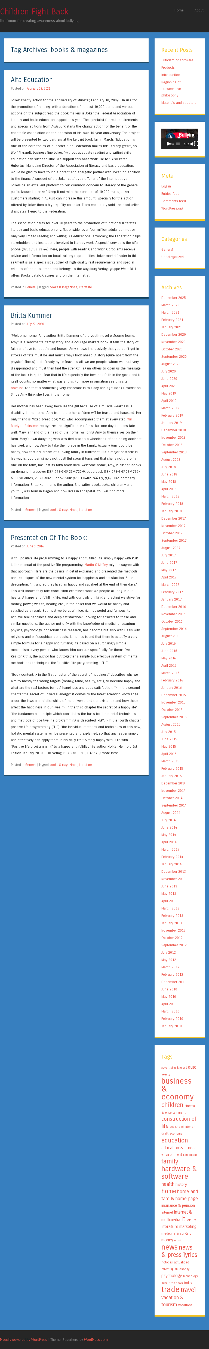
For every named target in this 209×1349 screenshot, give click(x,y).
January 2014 (171, 864)
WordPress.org (172, 208)
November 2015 (173, 702)
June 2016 (169, 651)
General (30, 287)
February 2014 (172, 857)
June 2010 (169, 989)
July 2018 (168, 467)
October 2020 (172, 349)
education (174, 1140)
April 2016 (169, 665)
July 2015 (168, 732)
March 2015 (170, 761)
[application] (179, 139)
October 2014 (172, 798)
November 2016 (173, 614)
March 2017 (170, 585)
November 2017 (173, 526)
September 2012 (174, 945)
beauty (165, 1074)
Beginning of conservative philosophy (171, 88)
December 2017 (173, 518)
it (183, 1219)
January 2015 (171, 776)
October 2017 (172, 533)
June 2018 (169, 474)
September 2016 (174, 629)
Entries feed (170, 194)
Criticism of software (177, 60)
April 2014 (169, 842)
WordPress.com (96, 1340)
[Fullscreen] (196, 144)
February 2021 (172, 320)
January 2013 (171, 923)
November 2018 (173, 437)
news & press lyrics (179, 1251)
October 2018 (172, 445)
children (172, 1105)
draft (164, 1133)
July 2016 (168, 643)
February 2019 (172, 415)
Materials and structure (178, 103)
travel (188, 1290)
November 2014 (173, 791)
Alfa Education (32, 80)
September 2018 (174, 452)
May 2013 (168, 894)
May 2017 (168, 570)
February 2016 (172, 680)
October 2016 (172, 621)
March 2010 (170, 1011)
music (178, 1240)
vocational (185, 1305)
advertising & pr (171, 1067)
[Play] (168, 144)
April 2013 (169, 901)
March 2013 (170, 908)
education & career (178, 1147)
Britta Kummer (31, 316)
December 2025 (173, 298)
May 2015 (168, 746)
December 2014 (173, 783)
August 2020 (170, 364)
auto (192, 1067)
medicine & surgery (176, 1233)
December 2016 (173, 607)
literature (85, 287)
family (169, 1161)
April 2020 (169, 386)
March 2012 (170, 967)
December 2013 (173, 871)
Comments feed (173, 201)
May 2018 (168, 482)
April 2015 (169, 754)
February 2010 (172, 1019)
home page (186, 1199)
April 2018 (169, 489)
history (181, 1184)
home (168, 1191)
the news (177, 1283)
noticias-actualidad (175, 1262)
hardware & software (179, 1173)
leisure (191, 1220)
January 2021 (171, 327)
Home (179, 10)
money (167, 1240)
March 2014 (170, 849)
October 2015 (172, 710)
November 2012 (173, 930)
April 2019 (169, 401)
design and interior (182, 1127)
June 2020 (169, 379)
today (188, 1283)
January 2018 (171, 511)
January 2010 (171, 1026)
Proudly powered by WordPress (23, 1340)
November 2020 (173, 342)
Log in (166, 186)
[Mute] (193, 144)
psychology (171, 1275)
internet (167, 1212)
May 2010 (168, 997)
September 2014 (174, 805)
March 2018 (170, 496)
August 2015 (170, 724)
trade (170, 1289)
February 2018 (172, 504)
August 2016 (170, 636)
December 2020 (173, 334)
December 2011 (173, 982)
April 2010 (169, 1004)
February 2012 (172, 974)
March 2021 (170, 312)
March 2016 (170, 673)
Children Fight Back (34, 12)
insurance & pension (178, 1205)
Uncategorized (172, 257)
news (169, 1247)
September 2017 (174, 540)
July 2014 (168, 820)
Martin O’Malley (96, 565)
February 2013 (172, 916)
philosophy (181, 1269)
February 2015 (172, 768)
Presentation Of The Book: (49, 538)
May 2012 (168, 960)
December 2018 (173, 430)
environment (171, 1154)
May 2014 (168, 835)
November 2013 (173, 879)
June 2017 (169, 562)
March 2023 (170, 305)
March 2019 (170, 408)
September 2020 (174, 356)
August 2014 (170, 813)
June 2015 (169, 739)
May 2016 (168, 658)
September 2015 (174, 717)
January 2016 (171, 688)
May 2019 (168, 393)
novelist (17, 388)
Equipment (190, 1155)
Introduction (170, 75)
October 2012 (172, 938)
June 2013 (169, 886)
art (185, 1067)
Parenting (167, 1269)
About (199, 10)
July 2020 (168, 371)
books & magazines (63, 287)
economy (176, 1133)
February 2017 (172, 592)
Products (168, 67)
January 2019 (171, 423)
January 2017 (171, 599)
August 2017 (170, 548)
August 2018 (170, 459)
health (167, 1184)
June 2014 (169, 827)
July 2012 (168, 952)
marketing (187, 1226)
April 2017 (169, 577)
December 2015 (173, 695)
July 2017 (168, 555)
